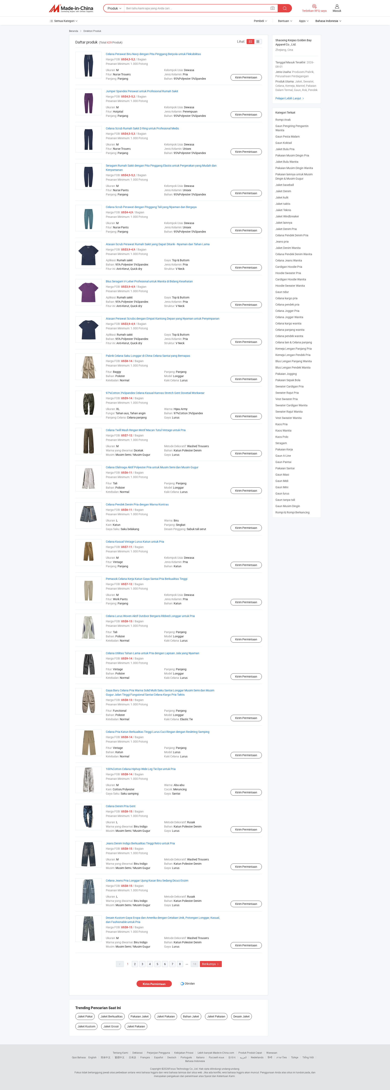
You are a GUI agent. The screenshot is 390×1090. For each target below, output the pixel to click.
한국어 (232, 1057)
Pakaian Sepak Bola (287, 380)
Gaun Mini (281, 487)
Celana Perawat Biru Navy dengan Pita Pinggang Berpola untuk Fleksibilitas (153, 54)
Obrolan (190, 983)
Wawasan (271, 1052)
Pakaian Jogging (286, 374)
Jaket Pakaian (166, 1016)
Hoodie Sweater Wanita (290, 285)
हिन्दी (270, 1057)
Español (158, 1057)
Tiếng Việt (308, 1057)
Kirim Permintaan (246, 77)
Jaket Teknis (283, 210)
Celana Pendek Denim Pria (291, 235)
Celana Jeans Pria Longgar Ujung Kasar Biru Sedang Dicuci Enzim (147, 880)
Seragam (281, 443)
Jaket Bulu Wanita (286, 162)
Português (186, 1057)
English (92, 1057)
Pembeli (259, 21)
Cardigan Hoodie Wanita (290, 279)
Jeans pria (282, 241)
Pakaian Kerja (284, 449)
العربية (243, 1057)
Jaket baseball (284, 185)
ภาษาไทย (281, 1057)
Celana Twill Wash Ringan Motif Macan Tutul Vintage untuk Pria (146, 430)
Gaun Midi (281, 481)
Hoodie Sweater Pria (288, 273)
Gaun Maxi (282, 474)
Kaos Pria (281, 424)
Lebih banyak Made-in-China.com (216, 1052)
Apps (302, 21)
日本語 (132, 1057)
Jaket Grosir (111, 1026)
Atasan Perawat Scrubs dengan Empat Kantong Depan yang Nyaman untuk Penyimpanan (162, 318)
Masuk (337, 11)
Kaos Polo (281, 437)
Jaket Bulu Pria (285, 149)
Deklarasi (137, 1052)
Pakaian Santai (285, 468)
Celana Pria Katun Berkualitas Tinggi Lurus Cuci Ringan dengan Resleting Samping (157, 732)
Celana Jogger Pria (287, 311)
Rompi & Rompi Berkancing (292, 512)
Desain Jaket (241, 1016)
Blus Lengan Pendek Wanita (293, 367)
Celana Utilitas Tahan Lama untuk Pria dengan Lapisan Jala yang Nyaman (152, 653)
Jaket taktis (282, 204)
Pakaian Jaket (140, 1016)
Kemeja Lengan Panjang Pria (293, 348)
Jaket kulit (281, 197)
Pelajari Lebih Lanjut (290, 98)
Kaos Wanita (283, 430)
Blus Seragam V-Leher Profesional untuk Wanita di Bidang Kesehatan (149, 281)
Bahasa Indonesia (195, 1061)
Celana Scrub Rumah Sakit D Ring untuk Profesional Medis (142, 128)
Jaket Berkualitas (111, 1016)
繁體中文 (120, 1057)
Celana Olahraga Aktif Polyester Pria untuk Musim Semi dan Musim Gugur (152, 467)
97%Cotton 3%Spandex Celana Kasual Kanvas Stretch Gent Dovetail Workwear (155, 393)
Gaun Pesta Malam (287, 136)
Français (145, 1057)
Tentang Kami (120, 1052)
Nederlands (257, 1057)
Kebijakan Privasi (183, 1052)
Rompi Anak (283, 119)
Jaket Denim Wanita (288, 248)
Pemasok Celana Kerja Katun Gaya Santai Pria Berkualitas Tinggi (146, 579)
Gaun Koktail (283, 143)
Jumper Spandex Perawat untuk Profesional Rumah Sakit (142, 91)
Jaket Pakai (85, 1016)
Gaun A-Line (283, 456)
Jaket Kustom (86, 1026)
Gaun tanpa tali (285, 500)
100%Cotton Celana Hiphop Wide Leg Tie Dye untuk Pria (141, 769)
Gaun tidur (282, 292)
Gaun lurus (282, 493)
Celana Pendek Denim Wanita (293, 254)
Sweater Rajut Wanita (289, 411)
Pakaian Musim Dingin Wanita (294, 168)
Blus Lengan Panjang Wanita (293, 361)
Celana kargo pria (286, 298)
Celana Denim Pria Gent (120, 806)
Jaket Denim (283, 191)
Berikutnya (211, 964)
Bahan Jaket (191, 1016)
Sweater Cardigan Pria (289, 386)
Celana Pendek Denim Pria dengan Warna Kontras (137, 504)
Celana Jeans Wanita (288, 260)
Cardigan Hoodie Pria (288, 267)
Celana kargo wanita (288, 323)
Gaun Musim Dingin (287, 506)
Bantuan (283, 21)
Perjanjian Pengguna (158, 1052)
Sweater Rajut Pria (287, 393)
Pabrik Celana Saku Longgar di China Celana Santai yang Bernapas (148, 356)
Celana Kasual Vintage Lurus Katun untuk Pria (135, 541)
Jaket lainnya (283, 223)
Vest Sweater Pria (286, 399)
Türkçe (294, 1057)
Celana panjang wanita (289, 330)
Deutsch (171, 1057)
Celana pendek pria (287, 304)
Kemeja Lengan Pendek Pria (293, 355)
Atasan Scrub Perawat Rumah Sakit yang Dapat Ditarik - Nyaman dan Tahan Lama (158, 244)
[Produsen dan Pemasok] (71, 8)
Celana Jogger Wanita (289, 317)
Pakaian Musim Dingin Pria (292, 155)
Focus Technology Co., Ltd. (183, 1068)
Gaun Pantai (283, 462)
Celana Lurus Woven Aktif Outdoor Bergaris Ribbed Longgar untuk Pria (150, 616)
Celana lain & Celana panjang (293, 342)
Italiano (200, 1057)
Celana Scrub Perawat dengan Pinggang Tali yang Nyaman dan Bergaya (151, 207)
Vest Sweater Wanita (288, 418)
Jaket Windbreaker (287, 216)
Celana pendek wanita (289, 336)
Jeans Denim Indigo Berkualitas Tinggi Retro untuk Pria (140, 843)
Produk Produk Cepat (250, 1052)
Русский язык (216, 1057)
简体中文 (105, 1057)
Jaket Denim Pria (286, 229)
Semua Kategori (64, 21)
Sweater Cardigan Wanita (291, 405)
